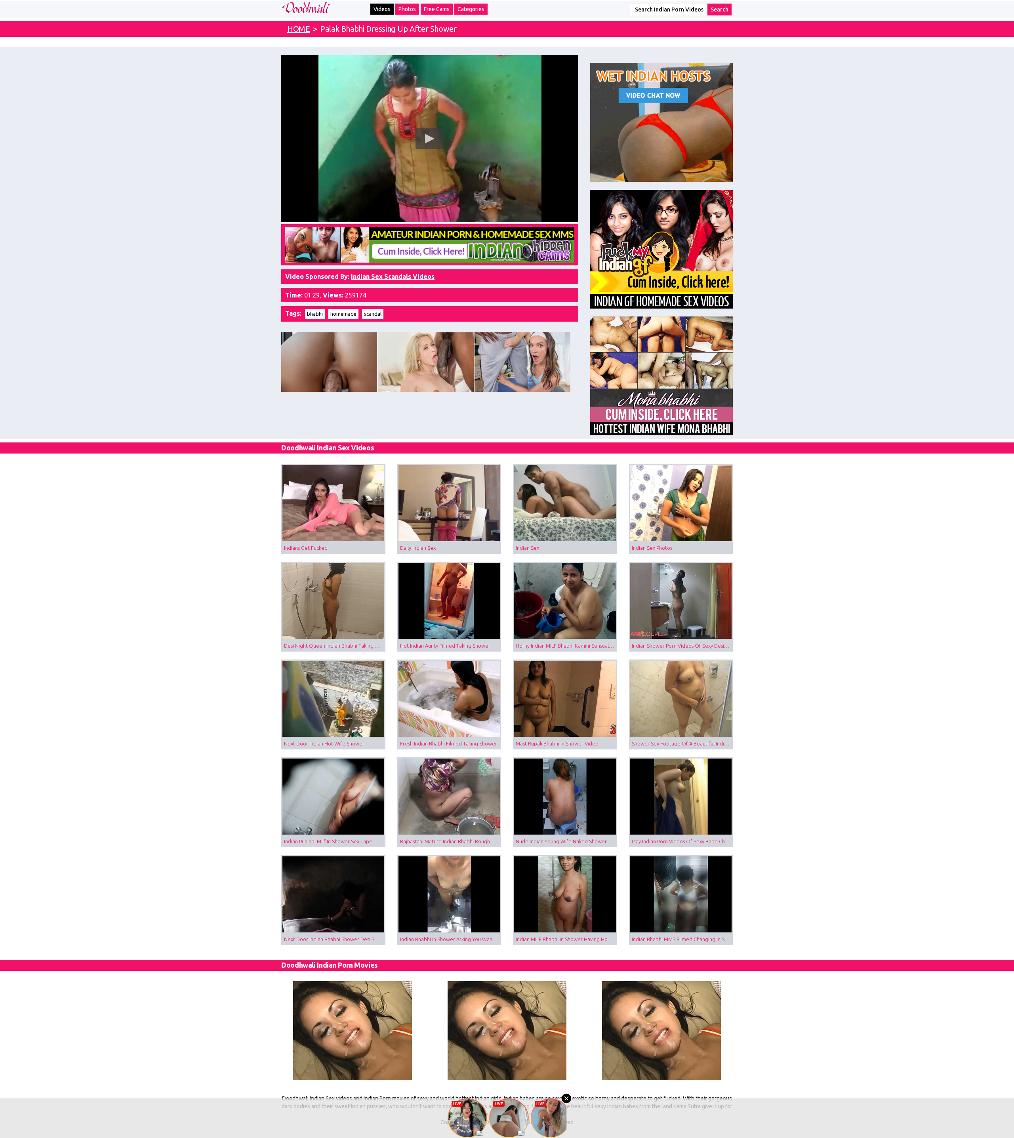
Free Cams (437, 9)
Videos (382, 9)
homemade (343, 313)
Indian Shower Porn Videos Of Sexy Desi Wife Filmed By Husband (682, 645)
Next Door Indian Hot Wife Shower (324, 743)
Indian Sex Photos (652, 548)
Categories (470, 9)
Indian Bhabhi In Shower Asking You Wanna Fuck (450, 939)
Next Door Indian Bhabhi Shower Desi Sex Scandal (334, 939)
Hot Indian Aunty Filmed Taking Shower (445, 645)
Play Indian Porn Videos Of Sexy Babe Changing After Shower (682, 841)
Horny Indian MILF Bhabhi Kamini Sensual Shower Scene (566, 645)
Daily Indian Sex (418, 548)
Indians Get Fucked (306, 548)
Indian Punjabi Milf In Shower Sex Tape (328, 841)
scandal (372, 313)
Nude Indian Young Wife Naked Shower (561, 841)
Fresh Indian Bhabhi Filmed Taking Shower (448, 743)
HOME (298, 28)
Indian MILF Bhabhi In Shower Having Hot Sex (566, 939)
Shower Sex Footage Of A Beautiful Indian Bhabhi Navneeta (682, 743)
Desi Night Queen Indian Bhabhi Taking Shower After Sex (334, 645)
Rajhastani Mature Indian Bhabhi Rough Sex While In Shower (450, 841)
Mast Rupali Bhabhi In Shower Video (557, 743)
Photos (407, 9)
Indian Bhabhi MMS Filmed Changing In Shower (682, 939)
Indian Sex (527, 548)
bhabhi (315, 313)
